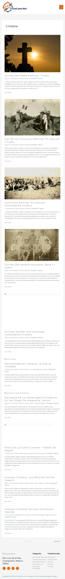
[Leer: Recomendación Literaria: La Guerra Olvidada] (10, 359)
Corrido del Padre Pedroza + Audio (27, 75)
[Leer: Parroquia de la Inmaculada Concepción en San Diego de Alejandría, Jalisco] (17, 393)
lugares (37, 403)
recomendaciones (36, 369)
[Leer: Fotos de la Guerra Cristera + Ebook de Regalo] (28, 434)
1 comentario (9, 208)
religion (42, 403)
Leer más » (8, 92)
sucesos (27, 208)
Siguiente (57, 541)
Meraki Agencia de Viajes (49, 576)
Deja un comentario (11, 78)
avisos (16, 369)
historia (27, 78)
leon (36, 483)
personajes (40, 515)
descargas (23, 453)
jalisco (32, 403)
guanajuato (31, 453)
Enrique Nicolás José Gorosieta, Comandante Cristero (25, 333)
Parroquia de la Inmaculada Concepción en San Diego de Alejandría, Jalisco (31, 399)
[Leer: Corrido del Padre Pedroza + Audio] (32, 53)
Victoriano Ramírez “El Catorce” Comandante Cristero (25, 204)
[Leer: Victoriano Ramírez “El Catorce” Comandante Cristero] (32, 183)
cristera (21, 78)
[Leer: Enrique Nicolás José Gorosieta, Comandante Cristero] (32, 310)
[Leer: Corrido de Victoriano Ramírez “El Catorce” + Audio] (32, 117)
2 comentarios (9, 515)
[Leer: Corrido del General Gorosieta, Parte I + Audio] (32, 245)
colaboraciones (20, 515)
